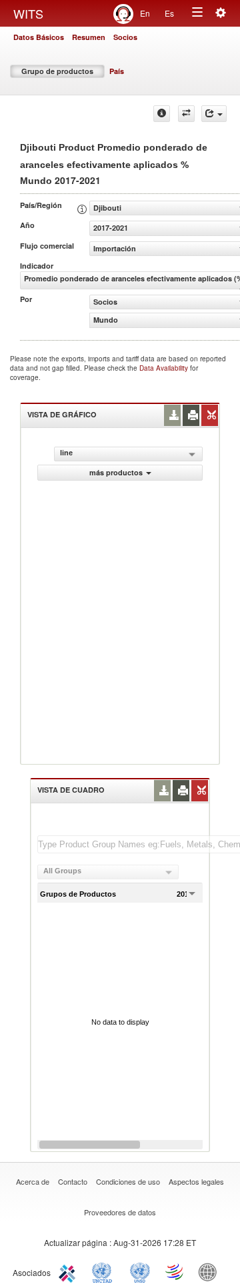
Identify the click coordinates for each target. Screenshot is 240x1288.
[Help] (161, 113)
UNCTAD (104, 1271)
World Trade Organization (175, 1271)
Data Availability (164, 368)
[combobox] (108, 872)
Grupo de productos (57, 71)
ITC (69, 1271)
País (116, 71)
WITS (28, 13)
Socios (125, 37)
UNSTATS (140, 1271)
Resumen (88, 37)
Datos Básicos (38, 37)
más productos (116, 472)
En (145, 13)
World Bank (210, 1271)
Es (169, 13)
